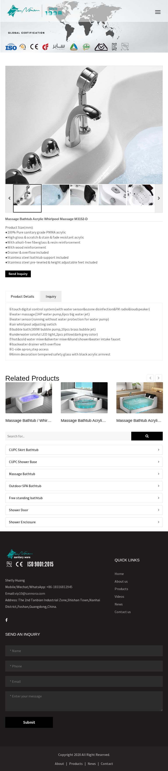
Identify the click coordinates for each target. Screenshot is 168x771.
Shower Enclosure (22, 522)
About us (121, 581)
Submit (29, 722)
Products (121, 589)
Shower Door (18, 510)
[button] (84, 449)
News (119, 604)
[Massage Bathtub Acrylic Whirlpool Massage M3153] (84, 397)
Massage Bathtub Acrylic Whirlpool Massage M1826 (139, 421)
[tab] (84, 450)
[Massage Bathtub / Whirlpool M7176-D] (28, 397)
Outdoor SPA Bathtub (25, 486)
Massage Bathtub (22, 474)
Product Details (22, 296)
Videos (119, 596)
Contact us (123, 612)
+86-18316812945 (59, 587)
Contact (107, 763)
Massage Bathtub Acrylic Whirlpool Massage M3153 (84, 421)
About (59, 763)
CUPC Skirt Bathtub (23, 449)
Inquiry (51, 296)
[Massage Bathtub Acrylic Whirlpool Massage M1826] (139, 397)
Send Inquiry (18, 274)
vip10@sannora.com (30, 593)
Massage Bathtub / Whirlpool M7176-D (28, 421)
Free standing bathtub (26, 498)
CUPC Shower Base (23, 462)
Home (119, 573)
